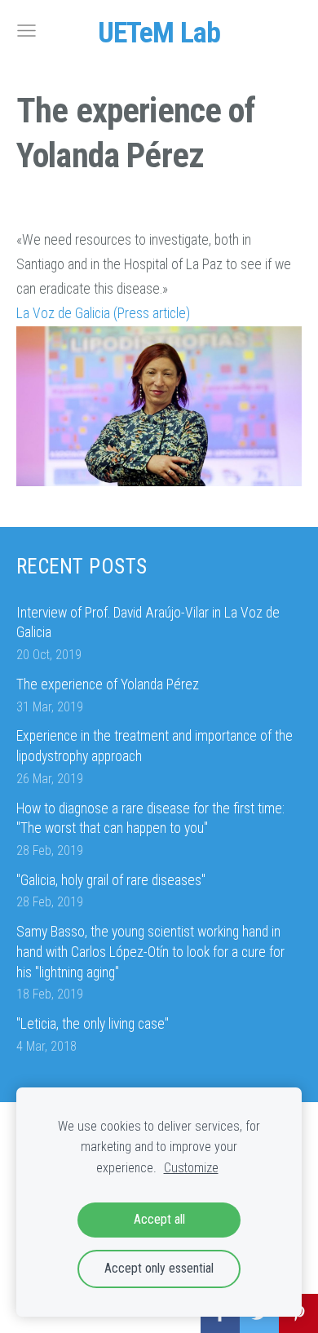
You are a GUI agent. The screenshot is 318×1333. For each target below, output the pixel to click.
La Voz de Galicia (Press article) (103, 313)
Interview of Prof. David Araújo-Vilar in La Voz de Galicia (148, 622)
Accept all (159, 1219)
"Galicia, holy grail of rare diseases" (110, 880)
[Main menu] (26, 30)
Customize (191, 1168)
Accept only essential (159, 1268)
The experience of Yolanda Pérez (107, 684)
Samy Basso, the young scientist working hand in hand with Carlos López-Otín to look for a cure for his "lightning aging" (150, 951)
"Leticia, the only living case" (92, 1024)
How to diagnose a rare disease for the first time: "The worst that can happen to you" (150, 818)
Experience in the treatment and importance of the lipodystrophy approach (154, 746)
